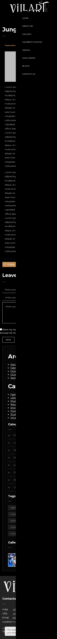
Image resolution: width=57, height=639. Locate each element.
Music (13, 401)
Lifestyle (15, 397)
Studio (14, 414)
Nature (14, 404)
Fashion (14, 394)
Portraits (15, 411)
